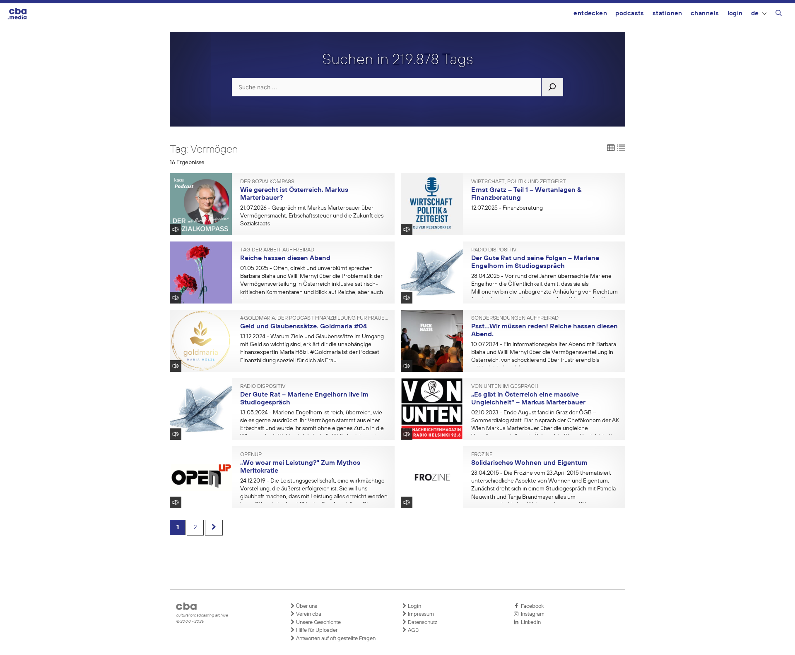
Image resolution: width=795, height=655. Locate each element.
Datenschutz (422, 622)
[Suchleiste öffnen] (779, 14)
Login (735, 13)
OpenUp (251, 454)
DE (755, 13)
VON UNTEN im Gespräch (504, 386)
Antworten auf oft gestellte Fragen (335, 638)
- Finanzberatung (507, 208)
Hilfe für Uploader (316, 630)
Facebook (531, 606)
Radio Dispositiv (493, 250)
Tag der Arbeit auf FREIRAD (277, 250)
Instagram (531, 614)
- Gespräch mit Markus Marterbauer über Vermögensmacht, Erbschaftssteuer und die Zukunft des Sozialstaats (311, 216)
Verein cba (308, 614)
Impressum (420, 614)
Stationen (667, 13)
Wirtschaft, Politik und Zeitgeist (518, 181)
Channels (705, 13)
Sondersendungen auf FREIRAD (515, 318)
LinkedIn (529, 622)
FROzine (482, 454)
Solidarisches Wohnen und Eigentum (529, 463)
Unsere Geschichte (318, 622)
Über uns (306, 606)
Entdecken (590, 13)
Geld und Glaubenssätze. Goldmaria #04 (303, 326)
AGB (413, 630)
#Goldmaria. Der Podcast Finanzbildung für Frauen (314, 318)
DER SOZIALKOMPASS (267, 181)
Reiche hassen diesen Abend (285, 258)
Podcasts (629, 13)
